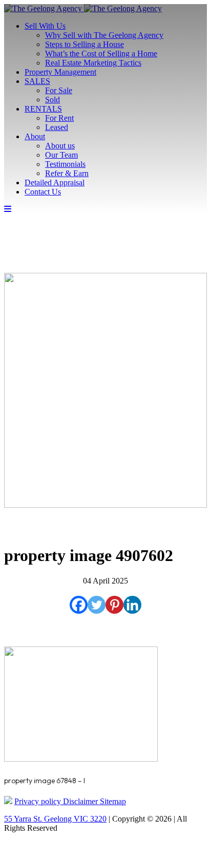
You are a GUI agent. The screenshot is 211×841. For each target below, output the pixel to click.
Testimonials (65, 164)
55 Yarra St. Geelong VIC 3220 (55, 818)
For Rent (59, 118)
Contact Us (43, 191)
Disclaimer (81, 801)
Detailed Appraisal (55, 182)
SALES (37, 81)
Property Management (60, 72)
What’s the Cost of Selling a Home (101, 53)
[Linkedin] (132, 605)
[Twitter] (97, 605)
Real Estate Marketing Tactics (93, 62)
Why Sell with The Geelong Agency (104, 35)
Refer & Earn (67, 173)
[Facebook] (79, 605)
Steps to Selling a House (84, 44)
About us (60, 145)
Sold (52, 99)
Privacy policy (38, 801)
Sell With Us (45, 25)
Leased (56, 127)
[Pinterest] (114, 605)
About (35, 136)
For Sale (58, 90)
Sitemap (113, 801)
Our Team (61, 154)
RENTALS (43, 108)
